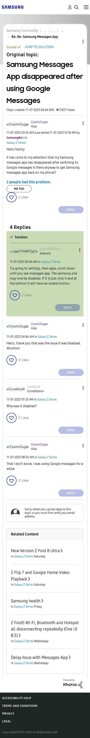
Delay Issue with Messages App (39, 657)
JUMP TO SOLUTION (39, 47)
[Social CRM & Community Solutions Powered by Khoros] (72, 683)
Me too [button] (19, 189)
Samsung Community (22, 31)
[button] (76, 123)
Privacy (8, 713)
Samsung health (25, 600)
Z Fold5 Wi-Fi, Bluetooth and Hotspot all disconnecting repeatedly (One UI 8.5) (45, 629)
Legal (6, 721)
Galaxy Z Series (16, 143)
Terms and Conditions (20, 706)
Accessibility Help (16, 698)
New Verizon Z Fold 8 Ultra (35, 550)
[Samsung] (12, 7)
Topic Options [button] (76, 41)
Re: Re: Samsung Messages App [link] (35, 37)
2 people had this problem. (28, 182)
